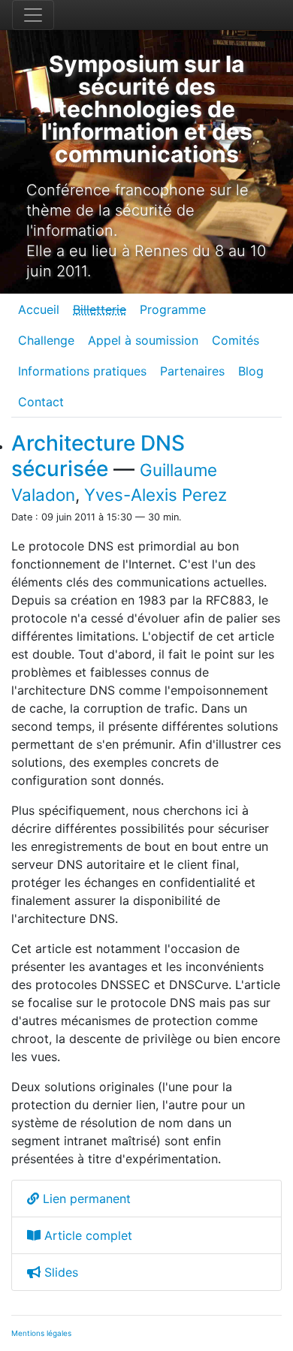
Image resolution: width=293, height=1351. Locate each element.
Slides (59, 1272)
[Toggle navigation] (33, 15)
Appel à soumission (143, 340)
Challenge (46, 340)
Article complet (86, 1235)
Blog (251, 370)
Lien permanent (85, 1198)
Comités (235, 340)
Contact (41, 401)
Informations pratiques (82, 370)
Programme (173, 309)
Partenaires (192, 370)
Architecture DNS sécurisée (98, 455)
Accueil (38, 309)
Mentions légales (41, 1332)
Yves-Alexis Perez (155, 494)
